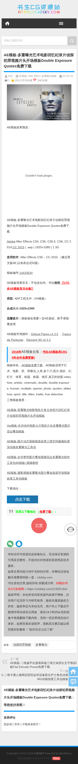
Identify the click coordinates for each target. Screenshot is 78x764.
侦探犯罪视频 (22, 644)
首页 (7, 23)
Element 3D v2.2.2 (38, 339)
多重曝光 (41, 644)
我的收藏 (42, 80)
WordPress (65, 753)
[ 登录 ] (17, 724)
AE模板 (23, 76)
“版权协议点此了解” (41, 629)
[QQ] (19, 544)
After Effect (34, 76)
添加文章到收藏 (23, 80)
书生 (10, 76)
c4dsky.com (44, 577)
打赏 (39, 525)
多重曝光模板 (49, 76)
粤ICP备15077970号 (40, 758)
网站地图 (23, 758)
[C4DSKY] (39, 9)
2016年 (16, 351)
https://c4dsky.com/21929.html (47, 589)
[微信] (10, 544)
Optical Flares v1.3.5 (44, 334)
